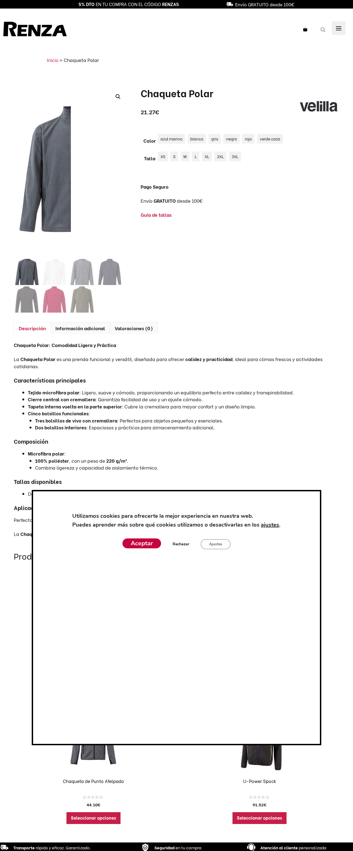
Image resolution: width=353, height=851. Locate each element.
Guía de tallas (156, 214)
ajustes (270, 525)
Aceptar (142, 543)
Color (149, 140)
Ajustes (215, 544)
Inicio (52, 59)
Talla (149, 158)
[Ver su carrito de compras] (307, 29)
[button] (118, 97)
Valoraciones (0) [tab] (134, 328)
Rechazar (181, 544)
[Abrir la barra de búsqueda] (323, 29)
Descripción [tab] (32, 328)
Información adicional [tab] (80, 328)
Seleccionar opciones (93, 817)
